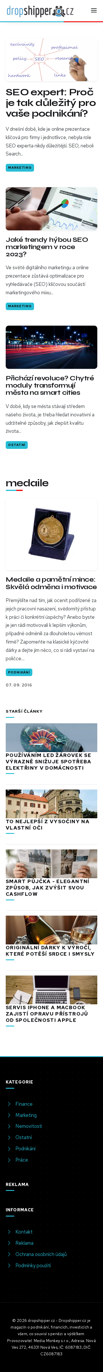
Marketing (20, 168)
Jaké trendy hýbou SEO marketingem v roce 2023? (47, 247)
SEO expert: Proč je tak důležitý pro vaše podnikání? (51, 102)
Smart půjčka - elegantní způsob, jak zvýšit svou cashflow (48, 887)
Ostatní (16, 445)
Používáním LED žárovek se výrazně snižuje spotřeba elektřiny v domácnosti (49, 761)
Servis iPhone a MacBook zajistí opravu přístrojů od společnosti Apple (47, 1013)
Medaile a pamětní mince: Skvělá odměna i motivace (51, 583)
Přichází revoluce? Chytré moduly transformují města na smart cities (50, 385)
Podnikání (19, 672)
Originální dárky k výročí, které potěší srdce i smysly (50, 950)
